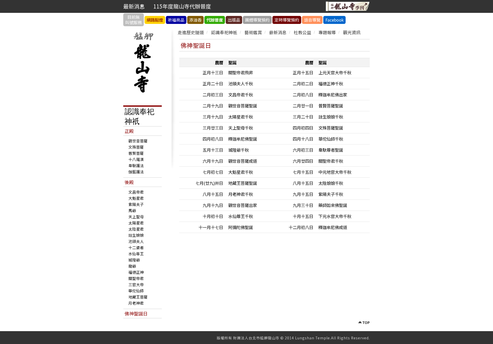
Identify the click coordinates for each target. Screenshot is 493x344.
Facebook (334, 20)
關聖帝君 (136, 278)
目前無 (133, 19)
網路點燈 (155, 20)
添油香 (195, 20)
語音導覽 (312, 20)
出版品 (234, 20)
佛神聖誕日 (136, 313)
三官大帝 (136, 284)
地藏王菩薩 (138, 297)
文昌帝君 (136, 192)
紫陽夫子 (136, 204)
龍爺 (132, 266)
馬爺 (132, 210)
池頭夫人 (136, 241)
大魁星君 (136, 198)
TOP (366, 322)
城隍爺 (134, 259)
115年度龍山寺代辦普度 (182, 6)
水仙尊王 (136, 253)
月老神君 (136, 303)
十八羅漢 (136, 159)
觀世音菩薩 (138, 140)
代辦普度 (214, 20)
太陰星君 (136, 229)
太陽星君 (136, 222)
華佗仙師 (136, 290)
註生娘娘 (136, 235)
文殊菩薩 (136, 147)
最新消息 (278, 32)
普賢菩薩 (136, 153)
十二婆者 (136, 247)
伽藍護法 (136, 171)
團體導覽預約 (257, 20)
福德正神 (136, 272)
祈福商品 (176, 20)
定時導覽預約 (286, 20)
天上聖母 (136, 216)
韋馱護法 (136, 165)
